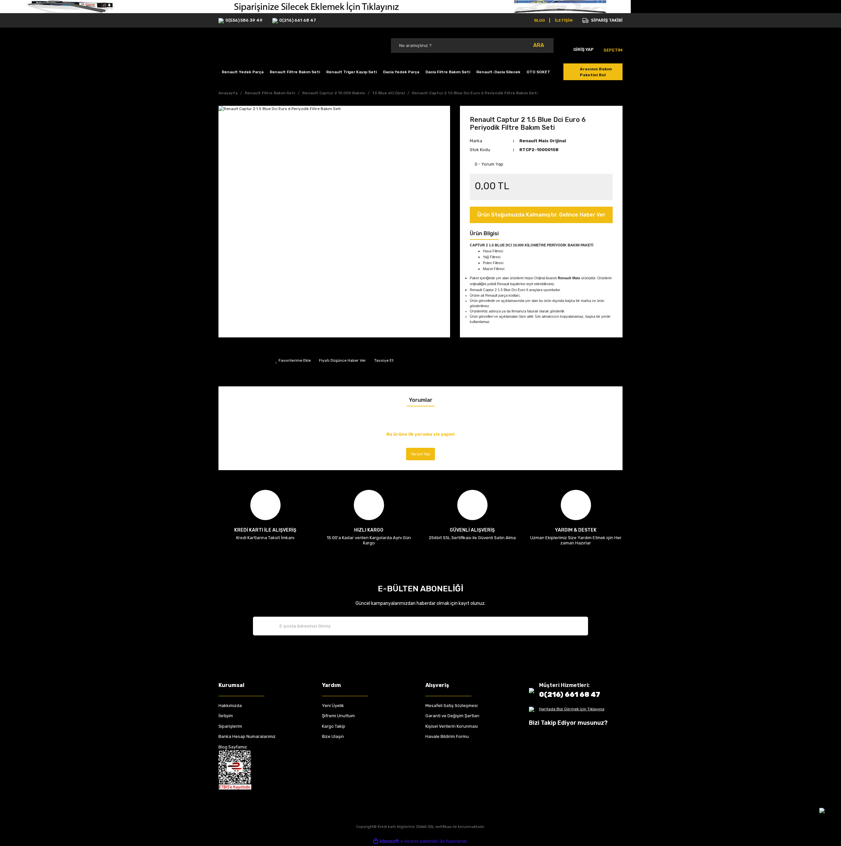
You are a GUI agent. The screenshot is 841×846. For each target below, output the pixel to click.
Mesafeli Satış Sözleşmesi (451, 705)
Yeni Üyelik (333, 705)
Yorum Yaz (420, 454)
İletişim (225, 715)
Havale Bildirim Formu (447, 736)
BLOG (539, 20)
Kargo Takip (333, 726)
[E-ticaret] (419, 841)
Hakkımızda (230, 705)
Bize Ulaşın (333, 736)
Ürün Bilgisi (484, 233)
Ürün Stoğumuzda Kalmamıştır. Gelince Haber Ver (541, 215)
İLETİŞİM (564, 20)
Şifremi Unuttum (338, 715)
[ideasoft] (386, 841)
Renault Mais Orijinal (542, 140)
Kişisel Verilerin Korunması (451, 726)
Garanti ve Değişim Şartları (452, 715)
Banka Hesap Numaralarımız (247, 736)
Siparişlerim (230, 726)
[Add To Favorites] (293, 360)
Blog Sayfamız (232, 746)
